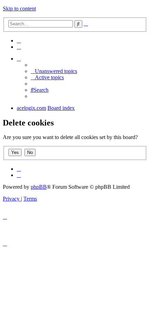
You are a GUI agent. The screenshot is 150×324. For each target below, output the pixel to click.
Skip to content (19, 8)
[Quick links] (19, 59)
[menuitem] (19, 40)
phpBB (39, 187)
